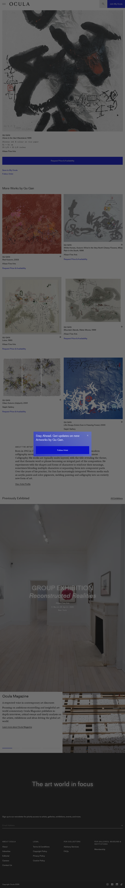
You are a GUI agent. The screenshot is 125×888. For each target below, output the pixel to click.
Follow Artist (62, 450)
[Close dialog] (87, 435)
